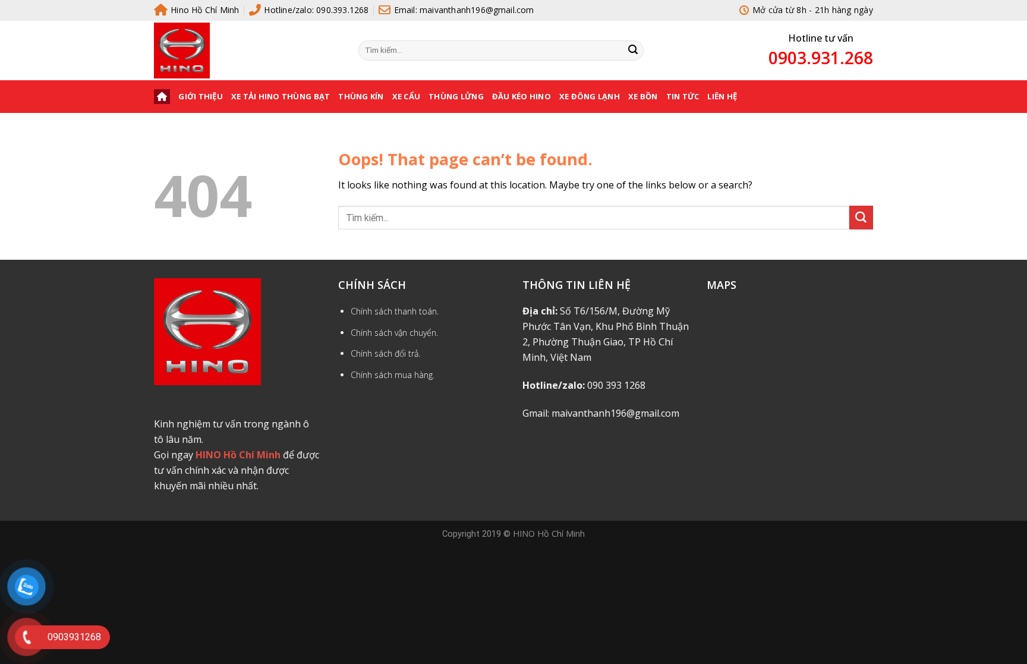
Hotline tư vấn (820, 38)
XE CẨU (406, 96)
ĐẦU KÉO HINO (521, 96)
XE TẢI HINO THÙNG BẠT (280, 96)
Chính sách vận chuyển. (394, 332)
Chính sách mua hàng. (392, 374)
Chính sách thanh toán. (395, 311)
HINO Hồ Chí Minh (549, 533)
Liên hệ (722, 96)
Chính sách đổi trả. (385, 353)
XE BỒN (643, 96)
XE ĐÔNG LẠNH (589, 96)
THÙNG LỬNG (456, 96)
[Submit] (633, 50)
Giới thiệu (200, 96)
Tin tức (683, 96)
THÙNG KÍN (360, 96)
